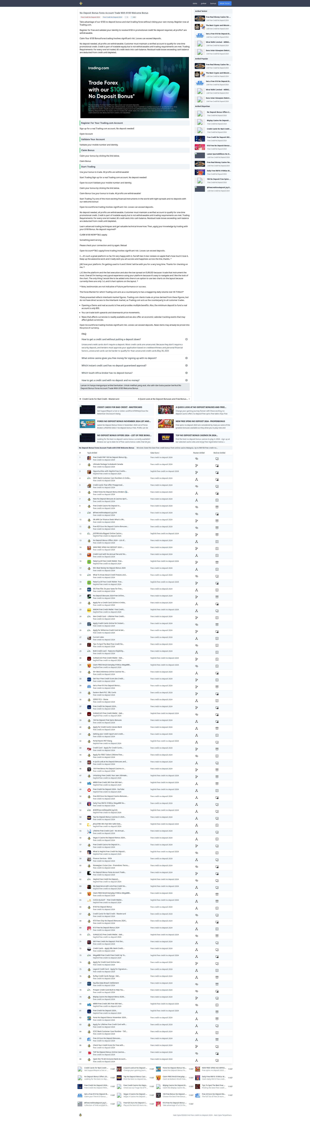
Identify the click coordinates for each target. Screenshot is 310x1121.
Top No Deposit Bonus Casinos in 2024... (109, 817)
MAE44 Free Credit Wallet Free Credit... (109, 609)
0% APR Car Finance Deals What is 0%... (109, 519)
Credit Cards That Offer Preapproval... (108, 485)
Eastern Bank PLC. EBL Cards (104, 692)
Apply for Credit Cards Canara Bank (107, 727)
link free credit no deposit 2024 (200, 1115)
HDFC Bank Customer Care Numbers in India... (112, 478)
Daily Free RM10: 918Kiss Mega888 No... (109, 803)
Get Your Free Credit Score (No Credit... (108, 678)
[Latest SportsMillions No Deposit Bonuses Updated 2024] (200, 155)
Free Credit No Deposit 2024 (217, 115)
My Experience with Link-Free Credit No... (109, 886)
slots (195, 3)
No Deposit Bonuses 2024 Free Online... (109, 595)
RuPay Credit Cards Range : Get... (106, 976)
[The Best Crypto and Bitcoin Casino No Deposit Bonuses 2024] (200, 27)
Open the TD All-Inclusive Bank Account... (110, 1059)
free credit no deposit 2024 (104, 460)
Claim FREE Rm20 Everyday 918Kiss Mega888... (112, 665)
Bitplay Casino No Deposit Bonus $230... (109, 997)
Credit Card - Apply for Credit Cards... (108, 748)
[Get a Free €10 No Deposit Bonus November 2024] (200, 35)
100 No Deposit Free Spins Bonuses (107, 720)
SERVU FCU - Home (100, 699)
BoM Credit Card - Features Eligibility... (108, 651)
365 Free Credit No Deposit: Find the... (108, 941)
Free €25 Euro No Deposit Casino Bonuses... (110, 526)
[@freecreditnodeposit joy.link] (200, 189)
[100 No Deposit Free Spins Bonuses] (200, 180)
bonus (213, 3)
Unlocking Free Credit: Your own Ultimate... (110, 775)
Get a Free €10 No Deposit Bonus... (107, 685)
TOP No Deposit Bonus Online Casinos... (109, 1052)
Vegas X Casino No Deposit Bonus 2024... (109, 837)
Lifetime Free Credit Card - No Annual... (109, 831)
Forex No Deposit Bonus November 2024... (110, 1017)
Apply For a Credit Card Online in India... (109, 602)
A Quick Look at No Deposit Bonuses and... (110, 761)
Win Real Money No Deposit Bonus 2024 (109, 568)
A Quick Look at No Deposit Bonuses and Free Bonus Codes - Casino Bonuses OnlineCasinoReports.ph (162, 399)
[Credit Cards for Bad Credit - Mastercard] (200, 130)
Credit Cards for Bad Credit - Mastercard (100, 399)
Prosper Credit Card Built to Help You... (108, 990)
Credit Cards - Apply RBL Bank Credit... (108, 948)
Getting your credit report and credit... (108, 734)
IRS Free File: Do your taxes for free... (108, 588)
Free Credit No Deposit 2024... (105, 706)
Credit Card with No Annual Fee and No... (110, 554)
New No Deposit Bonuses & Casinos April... (110, 499)
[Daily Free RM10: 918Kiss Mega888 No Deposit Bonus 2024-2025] (200, 172)
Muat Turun (225, 3)
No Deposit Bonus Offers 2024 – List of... (109, 540)
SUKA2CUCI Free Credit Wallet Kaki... (108, 658)
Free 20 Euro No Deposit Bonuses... (107, 1038)
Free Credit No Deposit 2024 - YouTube (108, 789)
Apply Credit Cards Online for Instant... (109, 623)
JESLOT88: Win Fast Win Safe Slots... (107, 824)
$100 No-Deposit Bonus (102, 907)
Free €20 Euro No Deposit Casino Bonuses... (110, 796)
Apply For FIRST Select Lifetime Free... (108, 754)
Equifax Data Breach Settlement (106, 983)
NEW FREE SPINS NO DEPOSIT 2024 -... (108, 547)
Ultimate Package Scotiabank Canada (108, 464)
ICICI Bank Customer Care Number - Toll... (110, 1031)
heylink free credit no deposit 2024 (107, 473)
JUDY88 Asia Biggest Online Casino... (108, 533)
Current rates (98, 637)
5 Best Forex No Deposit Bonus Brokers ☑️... (110, 492)
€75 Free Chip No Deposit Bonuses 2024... (110, 920)
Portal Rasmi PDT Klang (102, 741)
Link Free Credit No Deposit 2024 (217, 20)
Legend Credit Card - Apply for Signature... (110, 969)
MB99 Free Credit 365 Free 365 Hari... (108, 782)
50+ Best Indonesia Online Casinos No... (109, 671)
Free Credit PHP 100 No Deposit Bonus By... (110, 457)
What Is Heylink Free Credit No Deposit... (109, 851)
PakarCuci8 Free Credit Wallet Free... (108, 561)
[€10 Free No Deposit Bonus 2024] (200, 147)
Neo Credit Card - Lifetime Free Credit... (109, 616)
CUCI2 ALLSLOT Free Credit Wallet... (108, 900)
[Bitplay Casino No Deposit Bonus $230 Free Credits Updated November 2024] (200, 122)
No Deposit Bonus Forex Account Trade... (109, 872)
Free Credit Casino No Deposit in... (107, 506)
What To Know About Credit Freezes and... (110, 575)
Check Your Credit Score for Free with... (109, 1045)
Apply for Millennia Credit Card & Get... (109, 630)
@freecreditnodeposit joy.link (105, 512)
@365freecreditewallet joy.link (105, 810)
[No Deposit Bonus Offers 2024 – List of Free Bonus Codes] (200, 113)
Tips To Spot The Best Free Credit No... (108, 644)
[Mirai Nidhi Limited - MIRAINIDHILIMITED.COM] (200, 43)
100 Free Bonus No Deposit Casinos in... (109, 768)
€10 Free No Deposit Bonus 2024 (106, 927)
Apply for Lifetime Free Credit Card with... (110, 1024)
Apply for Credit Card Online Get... (107, 962)
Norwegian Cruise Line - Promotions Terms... (111, 865)
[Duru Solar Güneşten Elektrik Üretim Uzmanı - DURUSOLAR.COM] (200, 52)
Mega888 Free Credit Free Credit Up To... (109, 955)
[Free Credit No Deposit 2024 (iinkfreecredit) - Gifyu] (200, 139)
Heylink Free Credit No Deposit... (106, 879)
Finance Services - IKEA (102, 858)
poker (203, 3)
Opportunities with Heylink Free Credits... (110, 471)
